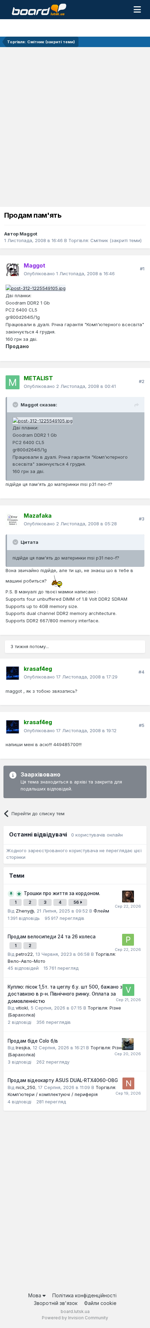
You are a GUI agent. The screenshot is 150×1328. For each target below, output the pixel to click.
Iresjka (23, 1047)
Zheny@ (25, 911)
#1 (142, 268)
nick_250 (25, 1087)
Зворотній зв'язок (55, 1303)
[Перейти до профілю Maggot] (13, 270)
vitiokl (22, 1008)
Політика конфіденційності (84, 1295)
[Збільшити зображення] (58, 581)
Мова (35, 1295)
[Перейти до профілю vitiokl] (128, 990)
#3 (141, 519)
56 (77, 902)
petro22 (24, 954)
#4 (141, 672)
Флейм (101, 911)
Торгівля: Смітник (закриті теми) (105, 240)
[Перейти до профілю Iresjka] (128, 1044)
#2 (141, 381)
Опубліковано (69, 273)
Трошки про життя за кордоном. (62, 893)
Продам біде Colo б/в (33, 1041)
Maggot (28, 234)
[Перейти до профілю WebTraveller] (128, 896)
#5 (141, 725)
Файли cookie (100, 1303)
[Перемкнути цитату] (16, 404)
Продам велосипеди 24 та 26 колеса (52, 936)
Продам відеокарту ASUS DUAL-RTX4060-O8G (63, 1080)
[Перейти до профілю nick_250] (128, 1083)
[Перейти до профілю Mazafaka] (13, 520)
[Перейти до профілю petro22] (128, 940)
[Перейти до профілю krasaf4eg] (13, 673)
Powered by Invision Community (75, 1317)
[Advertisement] (75, 126)
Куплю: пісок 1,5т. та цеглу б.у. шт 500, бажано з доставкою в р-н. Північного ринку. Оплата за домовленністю (65, 994)
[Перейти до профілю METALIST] (13, 382)
